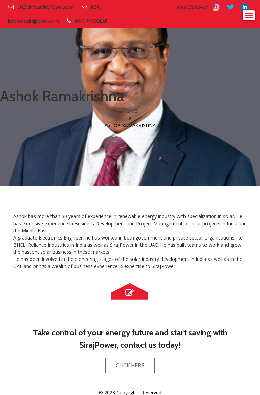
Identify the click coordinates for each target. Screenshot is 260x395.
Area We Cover (192, 7)
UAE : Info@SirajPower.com (46, 7)
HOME (130, 111)
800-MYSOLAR (91, 21)
